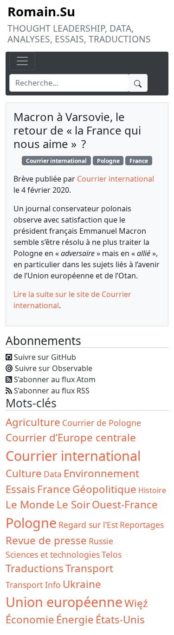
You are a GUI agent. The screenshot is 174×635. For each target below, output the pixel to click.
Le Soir (73, 504)
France (138, 161)
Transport (89, 568)
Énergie (75, 619)
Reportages (142, 524)
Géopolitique (104, 489)
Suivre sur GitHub (45, 357)
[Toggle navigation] (22, 61)
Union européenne (64, 602)
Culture (24, 473)
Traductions (35, 568)
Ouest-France (125, 504)
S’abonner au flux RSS (52, 390)
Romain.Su (41, 11)
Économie (30, 619)
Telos (112, 554)
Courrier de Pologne (101, 422)
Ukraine (82, 584)
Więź (136, 603)
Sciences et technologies (53, 554)
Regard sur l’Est (88, 524)
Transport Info (33, 584)
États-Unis (120, 619)
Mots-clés (31, 403)
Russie (101, 541)
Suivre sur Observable (53, 368)
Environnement (101, 473)
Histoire (152, 490)
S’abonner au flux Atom (55, 379)
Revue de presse (46, 540)
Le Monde (30, 504)
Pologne (108, 161)
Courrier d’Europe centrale (71, 437)
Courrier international (56, 161)
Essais (20, 489)
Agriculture (33, 422)
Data (53, 474)
